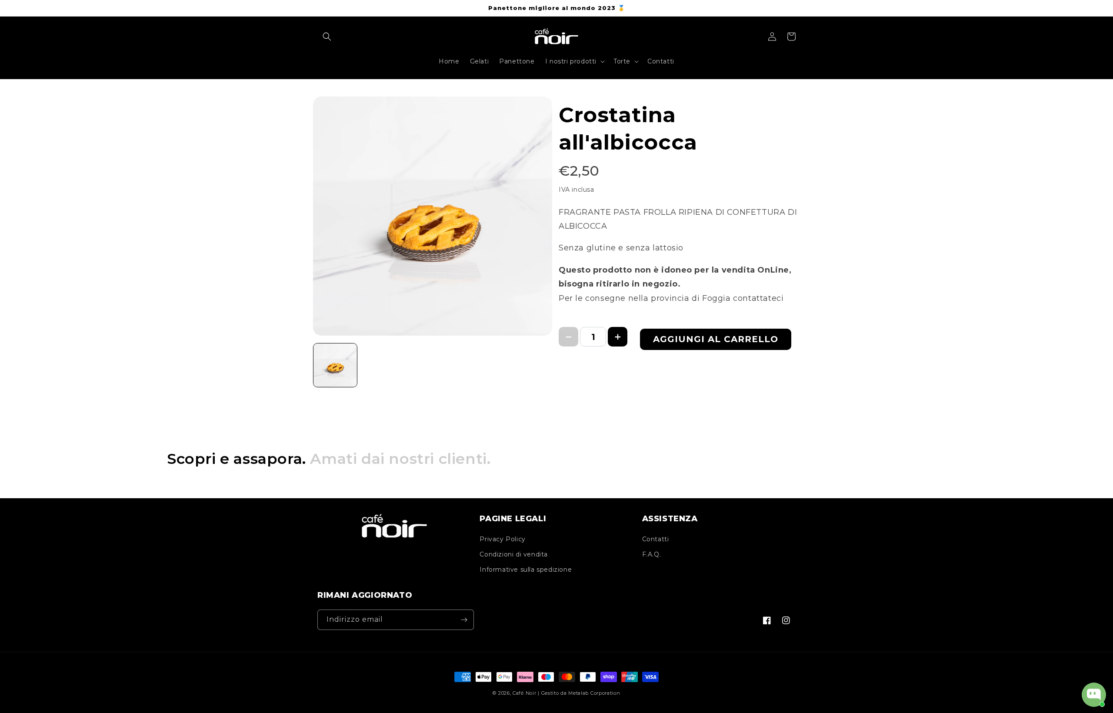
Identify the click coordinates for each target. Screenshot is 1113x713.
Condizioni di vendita (514, 554)
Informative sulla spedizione (526, 569)
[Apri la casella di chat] (1094, 695)
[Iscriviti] (463, 620)
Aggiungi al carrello (715, 339)
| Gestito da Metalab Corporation (579, 693)
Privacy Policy (502, 539)
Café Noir (524, 693)
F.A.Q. (651, 554)
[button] (327, 36)
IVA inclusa (576, 189)
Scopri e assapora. (328, 459)
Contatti (655, 539)
